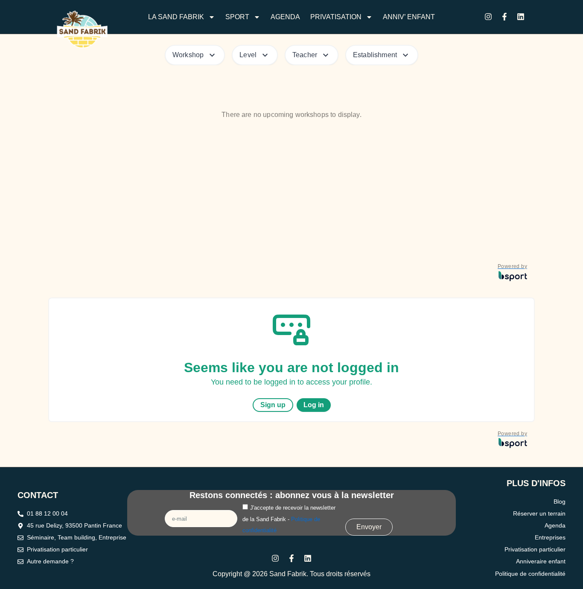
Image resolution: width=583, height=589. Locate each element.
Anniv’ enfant (409, 16)
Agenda (285, 16)
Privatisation (335, 16)
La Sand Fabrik (176, 16)
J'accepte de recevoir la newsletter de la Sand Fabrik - (288, 519)
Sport (237, 16)
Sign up (273, 404)
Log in (313, 404)
